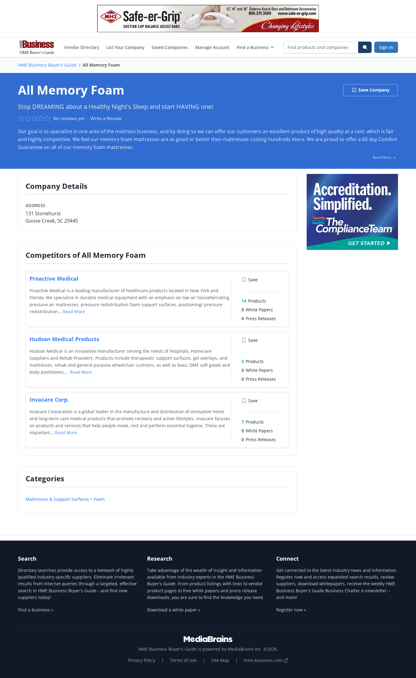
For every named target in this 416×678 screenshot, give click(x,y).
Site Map (220, 660)
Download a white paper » (173, 610)
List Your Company (125, 47)
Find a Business (253, 47)
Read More (74, 311)
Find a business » (35, 610)
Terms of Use (183, 660)
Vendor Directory (81, 47)
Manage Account (212, 47)
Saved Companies (170, 47)
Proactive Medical (54, 278)
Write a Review (106, 118)
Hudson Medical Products (64, 339)
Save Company (374, 90)
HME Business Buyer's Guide (47, 65)
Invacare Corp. (49, 399)
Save (253, 279)
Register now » (291, 610)
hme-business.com (264, 660)
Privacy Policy (141, 660)
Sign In (386, 47)
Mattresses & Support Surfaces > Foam (65, 499)
